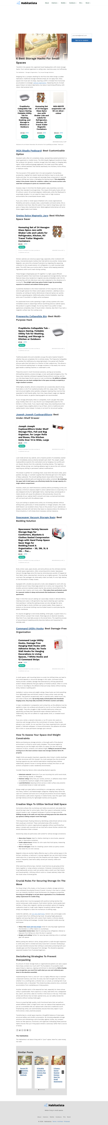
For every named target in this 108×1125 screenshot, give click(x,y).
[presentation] (25, 1060)
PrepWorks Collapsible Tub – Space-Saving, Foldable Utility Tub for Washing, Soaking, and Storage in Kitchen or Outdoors (24, 116)
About (47, 3)
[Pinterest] (27, 1030)
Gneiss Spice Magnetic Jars (32, 215)
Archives (60, 1121)
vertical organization (39, 83)
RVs (64, 1117)
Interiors (45, 1117)
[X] (30, 1030)
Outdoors (59, 1117)
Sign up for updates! (81, 40)
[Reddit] (20, 1030)
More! (69, 1117)
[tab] (38, 1089)
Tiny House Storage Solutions (46, 72)
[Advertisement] (54, 17)
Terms (54, 1121)
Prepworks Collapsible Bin (31, 316)
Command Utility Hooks (29, 628)
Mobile (52, 1117)
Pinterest (67, 1121)
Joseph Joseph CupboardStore (34, 414)
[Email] (25, 1030)
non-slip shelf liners (38, 914)
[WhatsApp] (22, 1030)
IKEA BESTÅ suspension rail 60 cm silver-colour (58, 109)
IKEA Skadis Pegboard (28, 150)
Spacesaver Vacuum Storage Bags (35, 517)
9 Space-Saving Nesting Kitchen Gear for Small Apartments (58, 1074)
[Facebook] (17, 1030)
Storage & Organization (32, 72)
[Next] (63, 1072)
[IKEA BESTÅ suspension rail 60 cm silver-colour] (58, 102)
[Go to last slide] (20, 1072)
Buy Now (24, 136)
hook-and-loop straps (34, 926)
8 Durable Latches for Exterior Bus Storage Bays (41, 1072)
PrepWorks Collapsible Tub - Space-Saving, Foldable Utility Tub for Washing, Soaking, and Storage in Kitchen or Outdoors (34, 333)
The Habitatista (20, 72)
